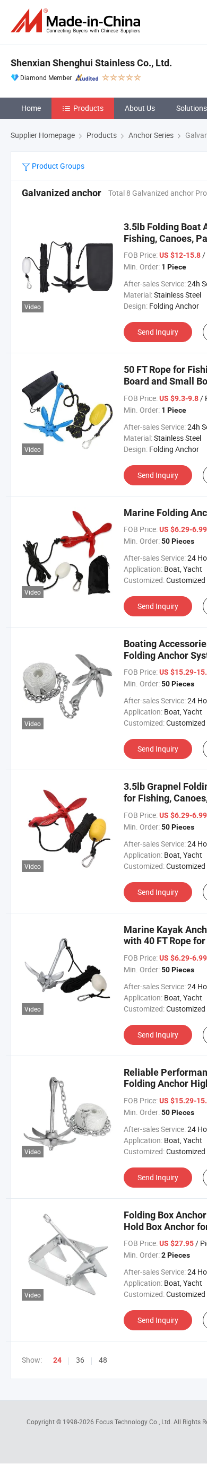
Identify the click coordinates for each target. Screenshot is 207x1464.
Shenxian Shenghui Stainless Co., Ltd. (91, 62)
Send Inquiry (157, 332)
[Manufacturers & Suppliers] (77, 20)
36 (80, 1360)
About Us (140, 108)
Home (31, 108)
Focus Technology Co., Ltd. (135, 1421)
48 (103, 1360)
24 (57, 1360)
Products (88, 108)
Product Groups (57, 166)
